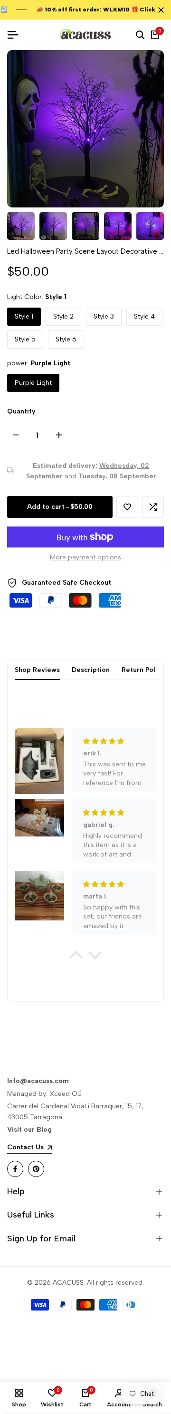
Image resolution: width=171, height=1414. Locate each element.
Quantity (21, 411)
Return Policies (146, 670)
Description (91, 670)
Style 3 (104, 316)
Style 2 (63, 316)
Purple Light (33, 383)
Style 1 (24, 316)
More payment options (85, 557)
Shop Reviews (37, 670)
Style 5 (25, 339)
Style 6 (66, 339)
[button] (127, 507)
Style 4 (144, 316)
